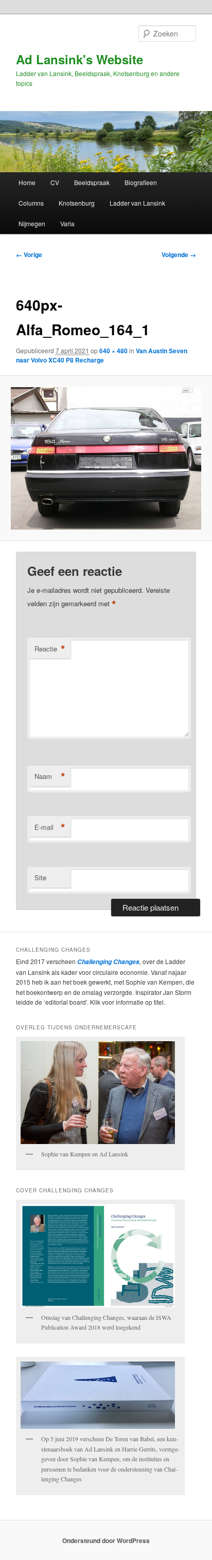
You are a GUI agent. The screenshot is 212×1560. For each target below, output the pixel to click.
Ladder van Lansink (137, 202)
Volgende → (179, 254)
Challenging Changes (107, 961)
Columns (31, 202)
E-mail (49, 827)
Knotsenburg (77, 202)
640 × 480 (113, 350)
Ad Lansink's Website (79, 59)
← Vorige (29, 254)
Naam (49, 776)
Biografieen (141, 182)
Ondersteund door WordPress (106, 1540)
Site (40, 877)
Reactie (49, 649)
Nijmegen (32, 223)
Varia (67, 223)
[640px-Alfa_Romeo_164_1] (106, 458)
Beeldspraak (92, 182)
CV (54, 182)
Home (27, 182)
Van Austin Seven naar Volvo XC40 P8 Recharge (101, 355)
